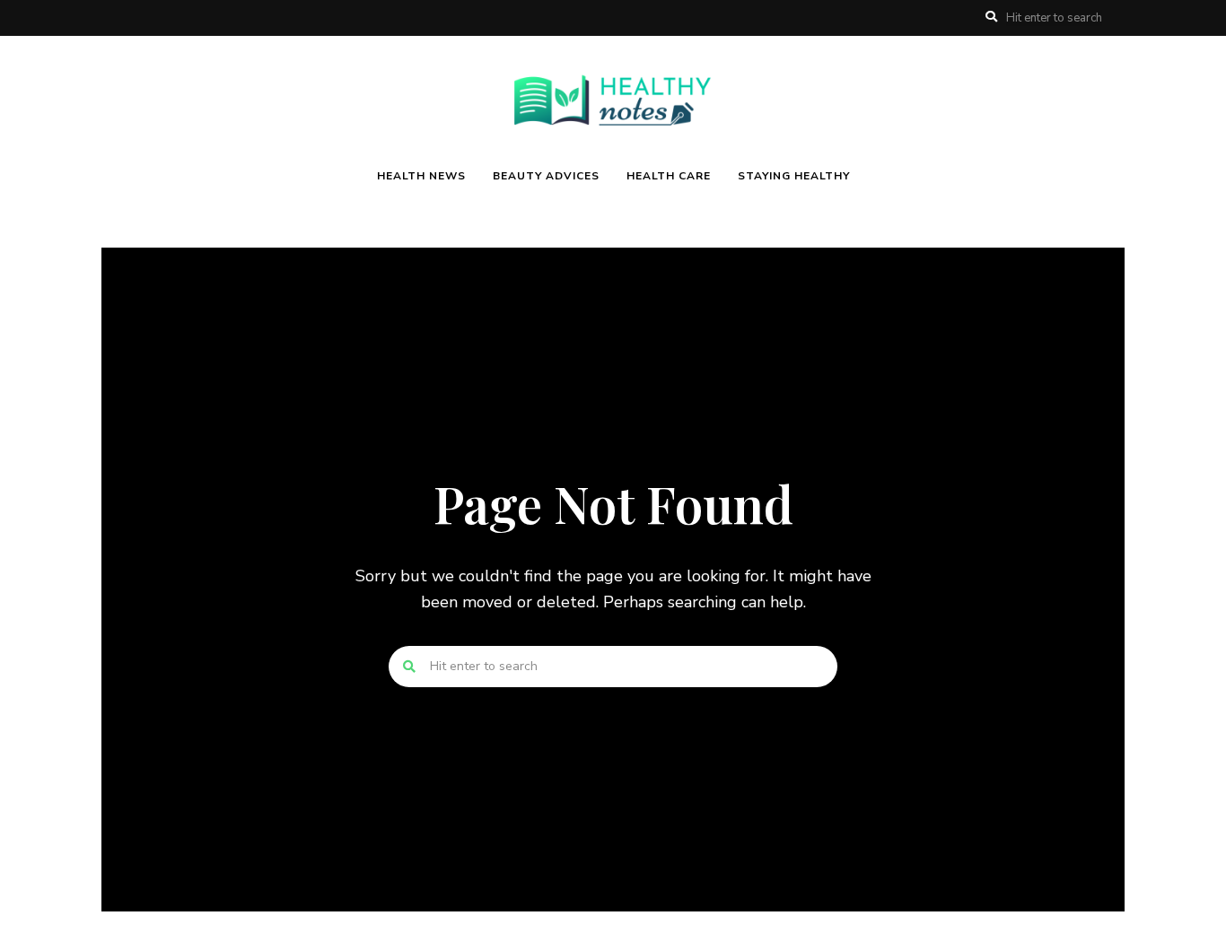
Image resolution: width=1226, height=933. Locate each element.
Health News (421, 176)
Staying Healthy (794, 176)
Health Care (668, 176)
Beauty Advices (546, 176)
